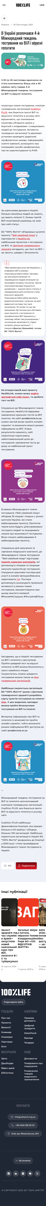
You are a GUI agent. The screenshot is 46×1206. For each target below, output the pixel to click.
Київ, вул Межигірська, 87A (25, 1134)
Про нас (5, 1018)
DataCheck (30, 1033)
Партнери (6, 1041)
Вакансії (6, 1027)
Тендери (29, 1042)
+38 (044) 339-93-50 (25, 1125)
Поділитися (28, 865)
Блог (4, 1046)
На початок (24, 1161)
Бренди (28, 1038)
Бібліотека (7, 1073)
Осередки (7, 1037)
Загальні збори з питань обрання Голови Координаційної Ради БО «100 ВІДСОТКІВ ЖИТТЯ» (28, 938)
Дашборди (7, 1063)
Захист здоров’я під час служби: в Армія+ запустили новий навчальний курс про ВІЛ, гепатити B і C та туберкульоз (9, 946)
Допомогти (30, 1058)
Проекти (6, 1022)
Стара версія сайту (13, 1002)
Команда (6, 1032)
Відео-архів (7, 1068)
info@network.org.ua (25, 1117)
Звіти (4, 1058)
